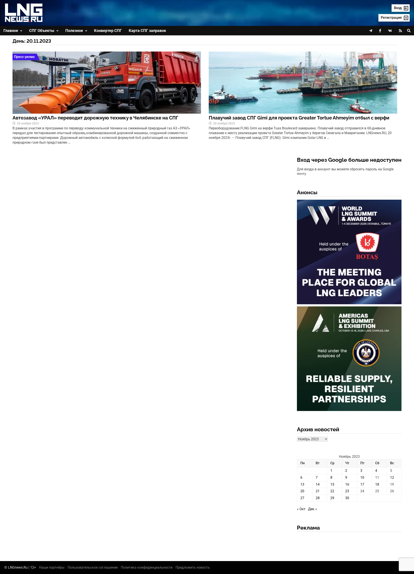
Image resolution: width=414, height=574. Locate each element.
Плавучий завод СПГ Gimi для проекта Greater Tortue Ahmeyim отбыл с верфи (299, 118)
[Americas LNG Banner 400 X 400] (349, 360)
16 (347, 484)
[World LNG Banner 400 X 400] (349, 253)
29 (332, 498)
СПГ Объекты (41, 30)
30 (347, 498)
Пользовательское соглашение (92, 567)
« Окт (301, 509)
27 (302, 498)
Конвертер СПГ (108, 30)
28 (318, 498)
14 (318, 484)
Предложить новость (193, 567)
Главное (10, 30)
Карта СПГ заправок (147, 30)
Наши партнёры (51, 567)
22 (332, 491)
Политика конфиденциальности (146, 567)
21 (318, 491)
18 (377, 484)
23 (347, 491)
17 (362, 484)
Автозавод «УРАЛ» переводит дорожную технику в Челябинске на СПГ (95, 118)
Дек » (312, 509)
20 (302, 491)
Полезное (74, 30)
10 (362, 477)
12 (392, 477)
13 (302, 484)
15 (332, 484)
